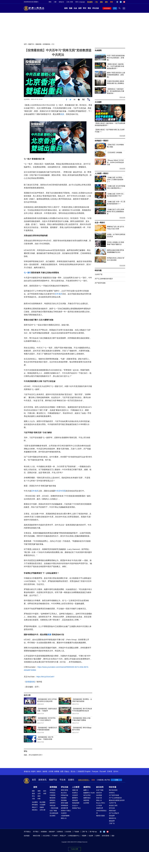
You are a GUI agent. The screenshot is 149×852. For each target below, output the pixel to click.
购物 (111, 2)
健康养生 (87, 787)
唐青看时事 (64, 808)
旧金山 (66, 771)
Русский (103, 771)
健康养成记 (87, 798)
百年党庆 (58, 294)
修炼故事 (112, 821)
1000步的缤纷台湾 (101, 812)
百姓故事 (112, 815)
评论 (33, 796)
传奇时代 (112, 793)
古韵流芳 (75, 795)
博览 (89, 8)
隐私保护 (52, 831)
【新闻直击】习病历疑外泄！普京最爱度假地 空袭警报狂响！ (115, 91)
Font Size (83, 99)
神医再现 (86, 800)
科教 (39, 798)
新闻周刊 (52, 803)
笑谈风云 (75, 793)
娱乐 (44, 791)
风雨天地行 (112, 810)
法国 (61, 771)
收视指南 (44, 831)
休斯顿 (56, 771)
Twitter (121, 2)
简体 (71, 2)
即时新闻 (35, 805)
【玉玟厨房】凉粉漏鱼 (114, 152)
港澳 (39, 791)
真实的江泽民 (113, 805)
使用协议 (60, 831)
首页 (25, 44)
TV (115, 8)
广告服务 (76, 831)
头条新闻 (98, 50)
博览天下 (35, 807)
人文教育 (75, 787)
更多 (113, 835)
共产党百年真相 (100, 283)
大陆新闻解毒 (65, 815)
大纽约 (33, 771)
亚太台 (73, 771)
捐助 (101, 2)
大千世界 (99, 805)
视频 (70, 8)
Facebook (117, 2)
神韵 (50, 2)
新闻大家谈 (64, 790)
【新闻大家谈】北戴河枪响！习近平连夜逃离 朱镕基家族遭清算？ (115, 66)
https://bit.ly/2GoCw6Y (45, 677)
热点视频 (42, 802)
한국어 (115, 771)
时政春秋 (64, 798)
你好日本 (99, 793)
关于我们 (36, 831)
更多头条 (122, 97)
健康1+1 (86, 790)
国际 (33, 791)
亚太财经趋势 (54, 813)
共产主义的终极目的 (115, 798)
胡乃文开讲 (87, 795)
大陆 (33, 798)
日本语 (109, 771)
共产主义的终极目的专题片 (104, 278)
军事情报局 (64, 805)
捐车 (106, 2)
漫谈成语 (75, 800)
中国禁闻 (52, 795)
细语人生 (64, 818)
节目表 (62, 780)
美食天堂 (99, 798)
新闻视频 (53, 787)
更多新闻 (122, 168)
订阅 (116, 780)
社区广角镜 (53, 810)
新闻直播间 (107, 8)
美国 (33, 793)
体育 (44, 793)
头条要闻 (35, 802)
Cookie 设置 (74, 849)
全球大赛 (42, 810)
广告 (96, 2)
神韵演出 (35, 810)
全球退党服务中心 (74, 835)
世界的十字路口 (66, 810)
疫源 (62, 114)
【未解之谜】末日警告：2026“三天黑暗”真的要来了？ (115, 180)
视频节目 (31, 44)
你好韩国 (99, 795)
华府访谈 (52, 805)
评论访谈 (95, 8)
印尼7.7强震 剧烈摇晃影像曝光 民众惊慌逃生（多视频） (116, 58)
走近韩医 (86, 803)
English (88, 771)
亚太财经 (52, 815)
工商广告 (112, 823)
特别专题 (98, 270)
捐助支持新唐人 (84, 780)
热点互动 (64, 793)
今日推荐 (98, 102)
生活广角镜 (99, 790)
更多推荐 (122, 136)
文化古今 (75, 805)
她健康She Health (89, 793)
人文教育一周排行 (101, 173)
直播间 (71, 780)
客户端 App (93, 831)
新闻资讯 (42, 780)
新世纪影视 (105, 835)
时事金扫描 (64, 795)
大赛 (55, 2)
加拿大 (39, 771)
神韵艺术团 (36, 835)
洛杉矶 (44, 771)
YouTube (124, 2)
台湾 (39, 793)
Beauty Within (100, 803)
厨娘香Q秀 (99, 808)
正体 (67, 2)
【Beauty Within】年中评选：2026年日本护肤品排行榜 (115, 162)
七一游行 (27, 273)
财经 (39, 796)
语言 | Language (80, 2)
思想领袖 (64, 800)
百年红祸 (112, 808)
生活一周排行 (100, 223)
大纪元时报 (46, 835)
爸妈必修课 (75, 803)
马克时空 (64, 813)
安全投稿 (68, 831)
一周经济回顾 (54, 808)
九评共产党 (98, 274)
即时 (84, 8)
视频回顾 (38, 44)
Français (95, 771)
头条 (75, 8)
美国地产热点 (76, 808)
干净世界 (55, 835)
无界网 (97, 835)
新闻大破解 (64, 803)
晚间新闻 (52, 798)
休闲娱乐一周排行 (101, 141)
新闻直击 (52, 800)
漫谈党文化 (112, 818)
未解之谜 (75, 790)
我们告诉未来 (113, 790)
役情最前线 (46, 44)
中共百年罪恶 (60, 491)
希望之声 (63, 835)
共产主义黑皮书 (114, 813)
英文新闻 (90, 2)
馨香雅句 (75, 798)
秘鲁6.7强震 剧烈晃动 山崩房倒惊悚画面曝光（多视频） (116, 75)
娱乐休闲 (99, 787)
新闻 (66, 8)
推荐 (80, 8)
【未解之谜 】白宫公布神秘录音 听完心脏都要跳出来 (115, 212)
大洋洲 (50, 771)
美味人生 (99, 800)
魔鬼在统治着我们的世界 (117, 800)
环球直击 (52, 793)
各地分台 (61, 2)
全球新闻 (52, 790)
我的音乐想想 (100, 815)
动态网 (91, 835)
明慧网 (84, 835)
